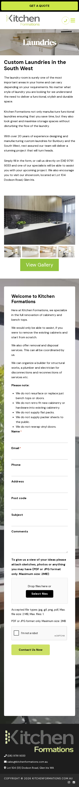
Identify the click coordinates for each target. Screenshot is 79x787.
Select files (39, 594)
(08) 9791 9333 (16, 755)
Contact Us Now (30, 650)
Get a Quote (39, 6)
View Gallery (39, 265)
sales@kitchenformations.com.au (27, 761)
